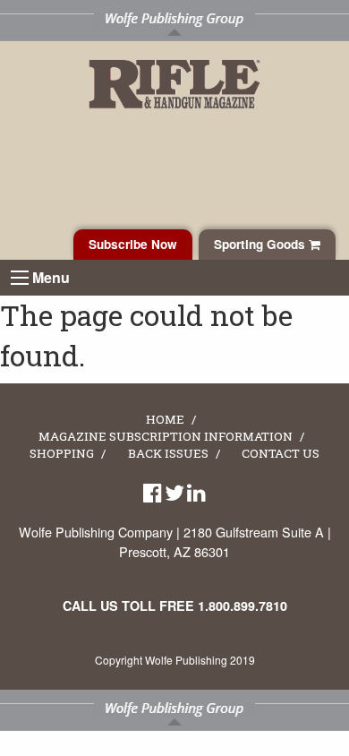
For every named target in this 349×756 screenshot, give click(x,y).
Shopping (62, 454)
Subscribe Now (133, 244)
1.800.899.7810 (242, 605)
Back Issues (168, 454)
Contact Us (280, 454)
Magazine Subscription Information (165, 437)
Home (165, 420)
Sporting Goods (261, 244)
